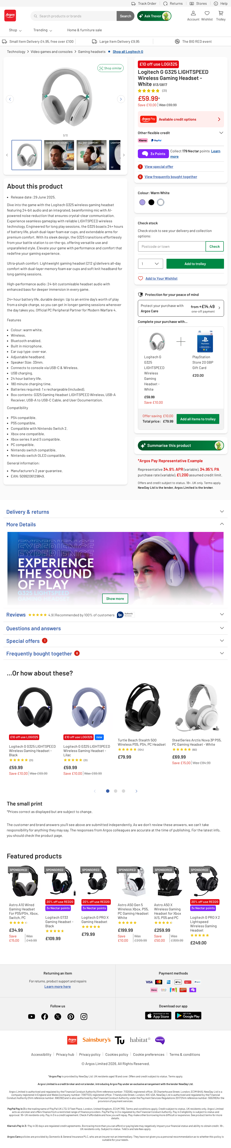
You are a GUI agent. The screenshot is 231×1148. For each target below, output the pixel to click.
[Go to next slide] (121, 99)
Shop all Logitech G (128, 51)
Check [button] (215, 246)
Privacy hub (65, 1054)
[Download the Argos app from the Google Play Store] (188, 1018)
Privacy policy (89, 1054)
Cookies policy (116, 1054)
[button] (110, 68)
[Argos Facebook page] (44, 1016)
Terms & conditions (184, 1054)
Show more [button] (115, 598)
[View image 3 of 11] (91, 155)
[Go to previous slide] (10, 99)
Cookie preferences (148, 1054)
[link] (181, 165)
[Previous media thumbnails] (7, 155)
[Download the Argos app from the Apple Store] (158, 1018)
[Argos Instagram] (84, 1016)
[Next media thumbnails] (124, 155)
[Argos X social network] (57, 1016)
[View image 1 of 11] (26, 155)
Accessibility (41, 1054)
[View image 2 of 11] (59, 155)
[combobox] (73, 16)
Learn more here (57, 986)
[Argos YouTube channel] (31, 1016)
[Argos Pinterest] (70, 1016)
